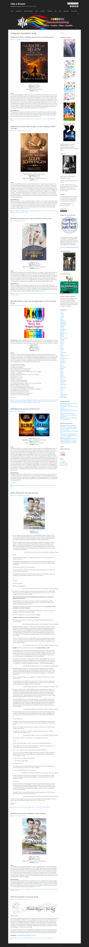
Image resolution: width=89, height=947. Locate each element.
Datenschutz (74, 11)
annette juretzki (31, 118)
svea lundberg (17, 212)
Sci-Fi (52, 400)
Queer (43, 400)
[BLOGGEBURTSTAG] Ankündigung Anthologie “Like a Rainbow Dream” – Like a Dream (68, 427)
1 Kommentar (22, 411)
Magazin (62, 368)
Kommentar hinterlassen (25, 39)
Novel (61, 374)
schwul (48, 118)
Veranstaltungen (64, 394)
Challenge (62, 339)
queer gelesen (63, 380)
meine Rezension (34, 532)
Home (12, 11)
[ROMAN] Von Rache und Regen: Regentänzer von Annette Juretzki (32, 37)
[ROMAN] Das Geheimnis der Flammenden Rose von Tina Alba (31, 218)
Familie (61, 348)
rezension (45, 118)
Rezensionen (19, 11)
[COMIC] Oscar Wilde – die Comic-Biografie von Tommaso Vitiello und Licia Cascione (68, 415)
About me (42, 11)
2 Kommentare (21, 220)
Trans (55, 400)
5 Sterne (13, 118)
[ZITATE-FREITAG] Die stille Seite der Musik (24, 493)
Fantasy (17, 118)
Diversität (62, 343)
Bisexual (62, 332)
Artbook (62, 326)
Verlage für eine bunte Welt (72, 247)
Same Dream (63, 384)
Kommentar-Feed (64, 464)
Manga (61, 370)
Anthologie (23, 400)
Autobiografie (63, 329)
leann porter (49, 401)
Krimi (28, 210)
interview (38, 937)
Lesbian (40, 400)
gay (39, 118)
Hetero (61, 354)
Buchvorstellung (64, 338)
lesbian (53, 401)
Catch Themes (59, 945)
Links (60, 11)
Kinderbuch (63, 362)
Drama (22, 210)
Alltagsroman (18, 210)
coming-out (20, 401)
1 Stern (62, 312)
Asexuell (62, 328)
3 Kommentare (23, 305)
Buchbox (62, 336)
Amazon (37, 90)
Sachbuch (62, 383)
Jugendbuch (63, 361)
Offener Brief (63, 377)
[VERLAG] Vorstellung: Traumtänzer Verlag (24, 897)
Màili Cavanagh (49, 210)
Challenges (49, 11)
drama (37, 210)
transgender (29, 402)
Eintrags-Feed (63, 462)
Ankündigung (14, 937)
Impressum (66, 11)
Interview (21, 937)
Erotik (16, 293)
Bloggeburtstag (63, 333)
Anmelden (62, 461)
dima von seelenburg (27, 401)
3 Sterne (13, 293)
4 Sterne (13, 210)
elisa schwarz (38, 401)
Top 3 (61, 391)
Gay (20, 118)
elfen (35, 293)
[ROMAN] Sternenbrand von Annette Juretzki (25, 409)
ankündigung (31, 937)
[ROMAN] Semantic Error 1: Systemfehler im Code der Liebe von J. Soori (68, 411)
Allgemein (62, 320)
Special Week (63, 387)
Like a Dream (18, 4)
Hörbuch (62, 357)
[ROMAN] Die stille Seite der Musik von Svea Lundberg (28, 813)
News (61, 371)
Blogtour (62, 335)
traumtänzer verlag (24, 212)
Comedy (27, 400)
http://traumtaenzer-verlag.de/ (23, 935)
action (32, 293)
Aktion (61, 319)
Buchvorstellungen (28, 11)
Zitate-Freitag (25, 807)
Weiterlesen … (39, 116)
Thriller (62, 390)
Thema (25, 937)
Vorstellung (63, 396)
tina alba (53, 293)
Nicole (61, 431)
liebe (41, 118)
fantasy (36, 118)
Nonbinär (62, 372)
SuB (55, 11)
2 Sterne (62, 313)
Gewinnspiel (63, 352)
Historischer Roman (64, 355)
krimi (42, 210)
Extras (36, 11)
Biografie (62, 330)
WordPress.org (63, 465)
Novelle (62, 375)
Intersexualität (63, 358)
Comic (61, 342)
